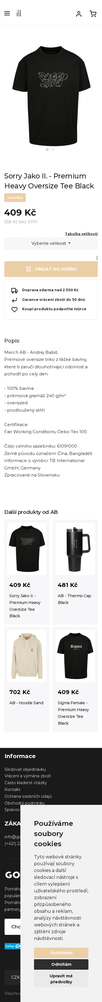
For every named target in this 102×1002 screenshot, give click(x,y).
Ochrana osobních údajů (28, 796)
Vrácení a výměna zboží (28, 775)
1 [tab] (47, 150)
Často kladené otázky (26, 782)
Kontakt (12, 789)
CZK (16, 977)
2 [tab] (53, 150)
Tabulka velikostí (81, 234)
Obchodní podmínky (25, 803)
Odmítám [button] (61, 964)
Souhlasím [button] (61, 952)
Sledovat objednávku (25, 769)
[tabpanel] (51, 99)
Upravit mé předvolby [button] (61, 978)
